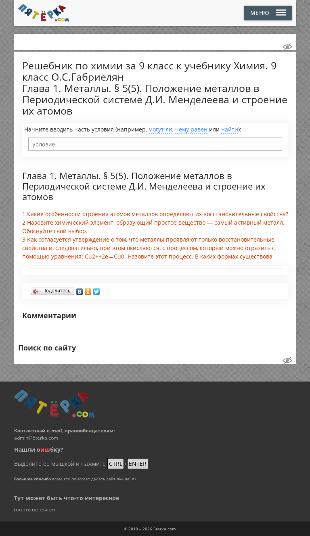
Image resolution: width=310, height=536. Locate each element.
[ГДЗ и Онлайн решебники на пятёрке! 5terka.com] (43, 13)
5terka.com (164, 529)
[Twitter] (96, 289)
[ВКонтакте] (79, 289)
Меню (260, 13)
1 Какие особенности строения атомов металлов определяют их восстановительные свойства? (155, 214)
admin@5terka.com (36, 437)
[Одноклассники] (88, 289)
